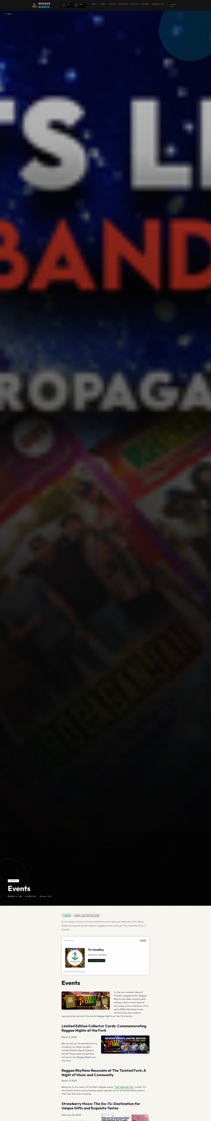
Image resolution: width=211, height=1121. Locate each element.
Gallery (134, 4)
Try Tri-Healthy (95, 960)
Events (112, 4)
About (94, 4)
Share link (46, 896)
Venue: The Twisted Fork (87, 915)
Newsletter (158, 4)
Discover (123, 4)
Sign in (173, 5)
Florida (67, 915)
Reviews (145, 4)
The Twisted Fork (124, 1087)
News (103, 4)
